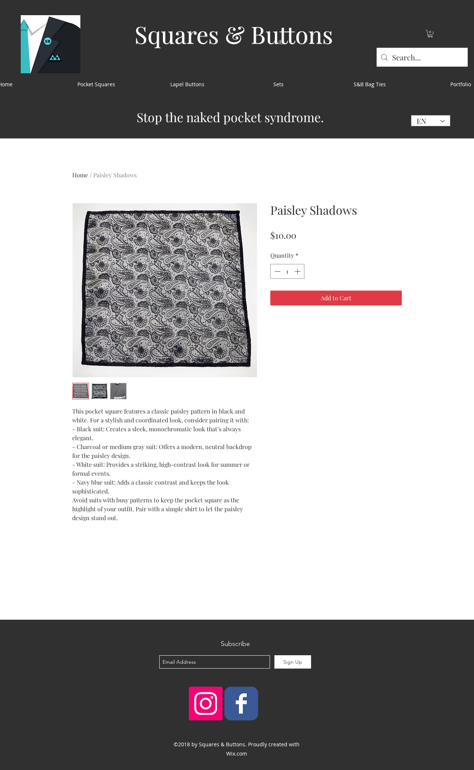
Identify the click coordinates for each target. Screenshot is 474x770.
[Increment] (298, 271)
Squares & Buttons (233, 34)
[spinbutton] (287, 271)
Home (80, 175)
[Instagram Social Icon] (206, 703)
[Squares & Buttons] (241, 703)
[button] (430, 33)
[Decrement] (276, 271)
